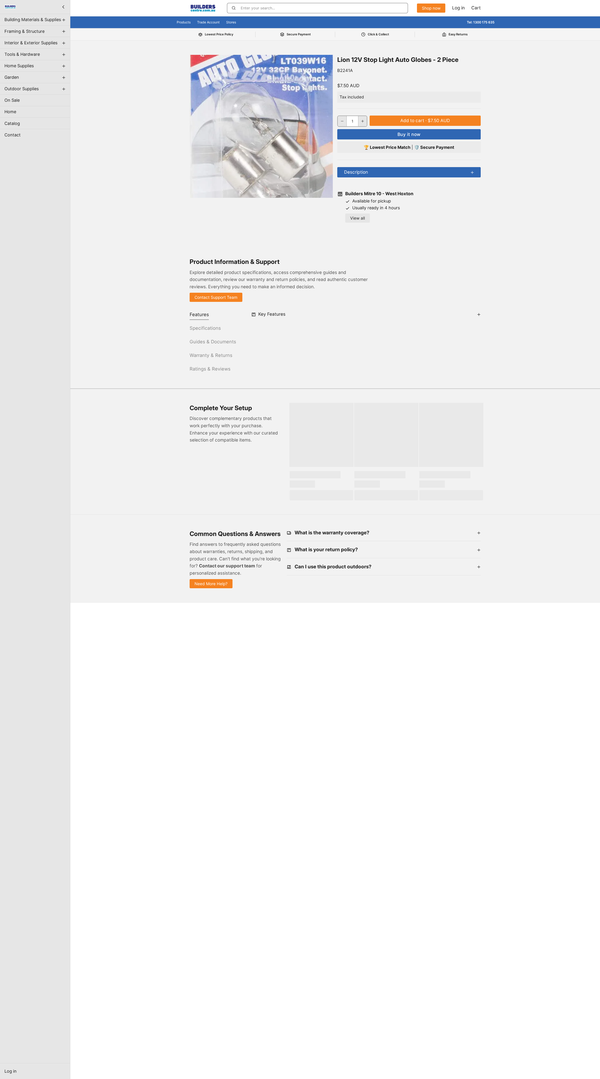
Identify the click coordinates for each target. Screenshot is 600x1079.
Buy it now (409, 134)
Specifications (205, 328)
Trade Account (208, 22)
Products (184, 22)
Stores (231, 22)
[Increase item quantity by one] (362, 121)
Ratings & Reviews (210, 369)
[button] (425, 121)
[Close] (63, 6)
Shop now (431, 8)
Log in (10, 1071)
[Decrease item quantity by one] (342, 121)
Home (10, 111)
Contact (12, 134)
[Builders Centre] (10, 7)
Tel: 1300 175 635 (481, 22)
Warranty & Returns (211, 355)
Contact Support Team (216, 297)
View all (357, 218)
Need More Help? (211, 583)
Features (199, 314)
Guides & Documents (213, 342)
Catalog (12, 123)
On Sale (12, 100)
